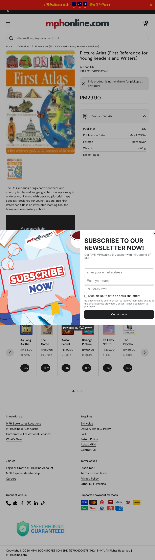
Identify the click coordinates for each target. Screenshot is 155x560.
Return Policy (89, 439)
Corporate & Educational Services (28, 434)
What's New (14, 439)
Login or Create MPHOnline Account (29, 468)
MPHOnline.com (16, 555)
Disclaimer (87, 468)
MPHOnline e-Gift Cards (22, 429)
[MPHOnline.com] (77, 24)
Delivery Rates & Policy (96, 429)
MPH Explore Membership (23, 473)
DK (92, 67)
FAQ (83, 434)
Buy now (26, 368)
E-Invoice (87, 423)
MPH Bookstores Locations (23, 423)
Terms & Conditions (94, 473)
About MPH (88, 444)
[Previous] (10, 353)
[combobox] (77, 38)
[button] (145, 24)
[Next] (145, 353)
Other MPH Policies (93, 484)
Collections (24, 46)
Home (9, 46)
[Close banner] (151, 5)
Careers (11, 478)
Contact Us (88, 450)
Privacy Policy (90, 478)
